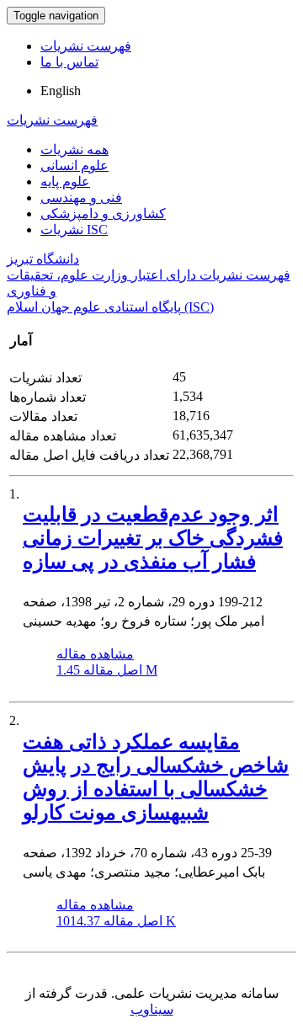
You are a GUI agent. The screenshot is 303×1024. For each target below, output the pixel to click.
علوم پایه (65, 181)
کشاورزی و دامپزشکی (103, 213)
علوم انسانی (74, 165)
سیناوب (151, 1009)
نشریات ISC (74, 229)
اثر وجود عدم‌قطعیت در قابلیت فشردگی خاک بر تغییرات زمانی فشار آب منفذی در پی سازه (153, 538)
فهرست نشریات (85, 46)
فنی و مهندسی (81, 197)
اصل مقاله (106, 670)
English (60, 90)
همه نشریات (74, 149)
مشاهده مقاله (95, 654)
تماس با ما (69, 62)
